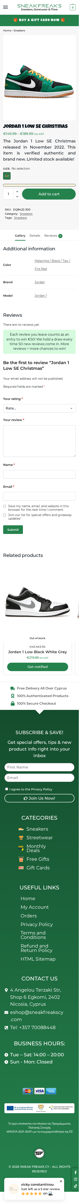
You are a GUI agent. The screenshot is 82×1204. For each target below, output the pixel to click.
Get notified (38, 667)
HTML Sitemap (38, 959)
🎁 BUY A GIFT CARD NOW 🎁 (39, 20)
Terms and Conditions (33, 935)
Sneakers (19, 30)
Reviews (52, 235)
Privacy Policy (37, 924)
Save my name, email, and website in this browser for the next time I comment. (38, 508)
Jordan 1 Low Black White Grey (37, 652)
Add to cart (49, 194)
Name (9, 465)
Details (35, 235)
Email (8, 487)
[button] (72, 7)
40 (7, 175)
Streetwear (39, 838)
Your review (13, 420)
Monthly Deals (36, 848)
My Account (35, 907)
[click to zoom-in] (39, 78)
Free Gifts (37, 859)
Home (7, 30)
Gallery (20, 235)
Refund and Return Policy (36, 948)
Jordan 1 (41, 296)
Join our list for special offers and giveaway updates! (40, 516)
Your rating (13, 399)
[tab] (20, 235)
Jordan (40, 282)
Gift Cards (38, 868)
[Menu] (9, 7)
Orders (29, 916)
